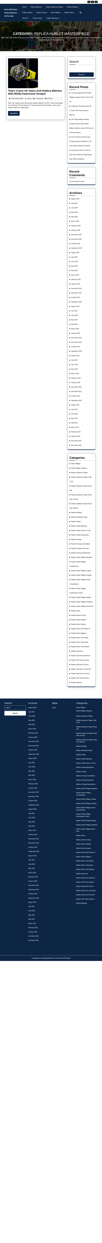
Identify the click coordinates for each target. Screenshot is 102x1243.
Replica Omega (41, 12)
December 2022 (76, 387)
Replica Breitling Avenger (79, 517)
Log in (54, 707)
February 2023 (76, 378)
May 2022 (74, 418)
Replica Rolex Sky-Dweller (80, 637)
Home (24, 7)
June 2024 (74, 315)
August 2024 (75, 306)
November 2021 (76, 445)
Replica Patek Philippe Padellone (81, 602)
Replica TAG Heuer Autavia (80, 660)
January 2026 (75, 230)
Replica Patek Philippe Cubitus (81, 570)
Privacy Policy (37, 18)
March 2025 (75, 275)
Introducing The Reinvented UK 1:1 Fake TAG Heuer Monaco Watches (80, 110)
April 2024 (74, 324)
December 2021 (76, 441)
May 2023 (74, 369)
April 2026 (74, 217)
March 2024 (75, 329)
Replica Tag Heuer (52, 18)
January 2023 (75, 382)
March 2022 (75, 427)
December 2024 (76, 288)
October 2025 (75, 243)
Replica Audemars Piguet (54, 7)
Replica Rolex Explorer (78, 624)
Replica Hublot (27, 12)
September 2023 (76, 351)
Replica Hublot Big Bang (79, 526)
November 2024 (76, 293)
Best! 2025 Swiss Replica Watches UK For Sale (10, 13)
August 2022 (75, 405)
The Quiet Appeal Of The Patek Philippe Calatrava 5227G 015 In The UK (81, 97)
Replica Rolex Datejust (78, 620)
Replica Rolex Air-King (78, 615)
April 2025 (74, 270)
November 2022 (76, 391)
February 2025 (76, 279)
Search (74, 61)
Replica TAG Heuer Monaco (80, 678)
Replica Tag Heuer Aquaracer (80, 655)
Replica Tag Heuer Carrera (79, 664)
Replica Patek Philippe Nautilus (81, 597)
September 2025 (76, 248)
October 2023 (75, 346)
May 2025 (74, 266)
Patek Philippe (55, 12)
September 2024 (76, 302)
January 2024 (75, 333)
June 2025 (74, 261)
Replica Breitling (72, 7)
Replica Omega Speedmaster (80, 553)
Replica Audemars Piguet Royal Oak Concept (68, 37)
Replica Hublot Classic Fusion (81, 530)
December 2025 (76, 234)
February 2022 (76, 432)
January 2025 (75, 284)
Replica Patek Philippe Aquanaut (81, 557)
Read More (15, 114)
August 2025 (75, 252)
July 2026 (74, 203)
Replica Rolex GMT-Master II (80, 629)
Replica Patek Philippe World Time (82, 606)
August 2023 (75, 355)
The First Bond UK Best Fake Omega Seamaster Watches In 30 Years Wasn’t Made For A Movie (80, 141)
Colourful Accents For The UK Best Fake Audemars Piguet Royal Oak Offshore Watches (80, 154)
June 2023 (74, 364)
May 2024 (74, 320)
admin (29, 98)
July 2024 (74, 311)
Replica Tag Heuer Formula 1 (80, 673)
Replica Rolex (68, 12)
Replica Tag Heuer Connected (81, 669)
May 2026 (74, 212)
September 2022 (76, 400)
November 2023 (76, 342)
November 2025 (76, 239)
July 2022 (74, 409)
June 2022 (74, 414)
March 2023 (75, 373)
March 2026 (75, 221)
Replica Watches (36, 7)
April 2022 (74, 423)
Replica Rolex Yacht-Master (80, 646)
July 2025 (74, 257)
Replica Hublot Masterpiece (80, 535)
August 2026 (75, 199)
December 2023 (76, 338)
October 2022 (75, 396)
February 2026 (76, 225)
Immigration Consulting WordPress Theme (45, 958)
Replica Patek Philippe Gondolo (81, 575)
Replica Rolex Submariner (79, 642)
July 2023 (74, 360)
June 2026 (74, 208)
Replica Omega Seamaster (80, 548)
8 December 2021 (17, 98)
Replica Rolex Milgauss (78, 633)
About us (25, 18)
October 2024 (75, 297)
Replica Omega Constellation (80, 544)
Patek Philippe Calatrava (79, 468)
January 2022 (75, 436)
